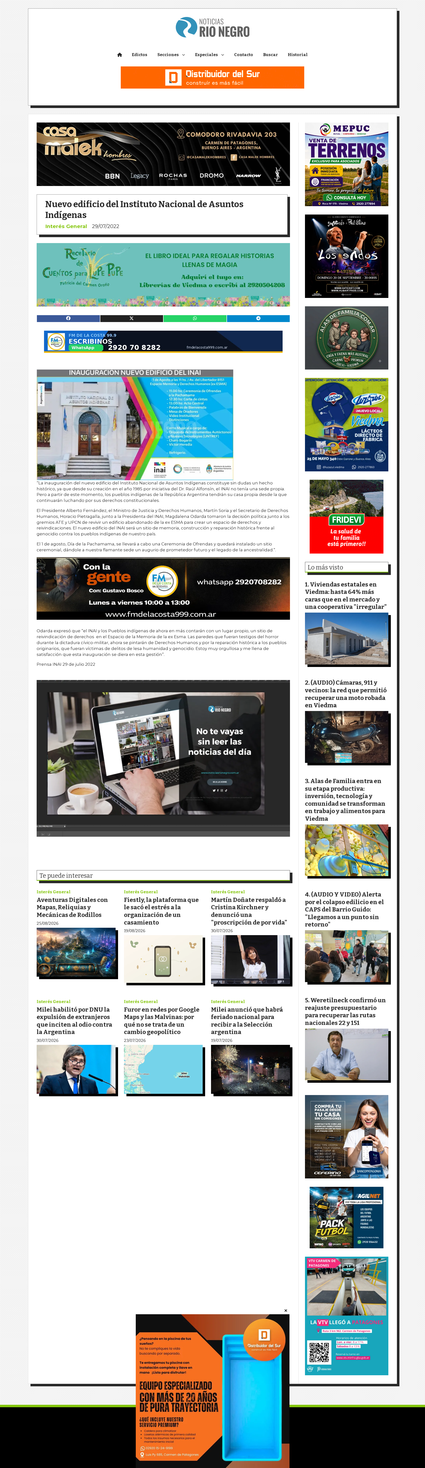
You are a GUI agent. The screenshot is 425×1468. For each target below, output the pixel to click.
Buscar (270, 54)
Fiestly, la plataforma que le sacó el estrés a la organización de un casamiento (161, 911)
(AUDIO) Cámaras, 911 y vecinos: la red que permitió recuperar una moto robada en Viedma (346, 694)
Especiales (206, 54)
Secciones (168, 54)
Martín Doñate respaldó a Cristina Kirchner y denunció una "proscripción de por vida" (249, 911)
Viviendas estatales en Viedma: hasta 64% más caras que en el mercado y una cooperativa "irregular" (346, 596)
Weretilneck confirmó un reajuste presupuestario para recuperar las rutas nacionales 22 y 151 (345, 1011)
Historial (298, 54)
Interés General (66, 226)
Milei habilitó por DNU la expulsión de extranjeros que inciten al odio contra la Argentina (74, 1021)
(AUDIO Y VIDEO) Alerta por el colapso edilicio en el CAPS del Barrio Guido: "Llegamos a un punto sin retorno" (344, 909)
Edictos (139, 54)
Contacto (243, 54)
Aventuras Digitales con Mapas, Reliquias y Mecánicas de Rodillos (72, 907)
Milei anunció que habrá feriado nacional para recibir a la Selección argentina (247, 1021)
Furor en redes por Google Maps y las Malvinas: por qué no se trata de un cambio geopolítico (161, 1021)
